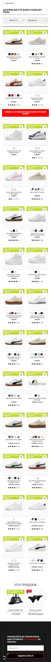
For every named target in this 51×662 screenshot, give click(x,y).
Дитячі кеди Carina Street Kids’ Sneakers (37, 151)
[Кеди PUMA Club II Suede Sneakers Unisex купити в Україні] (14, 41)
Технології (10, 3)
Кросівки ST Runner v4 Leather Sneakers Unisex (37, 234)
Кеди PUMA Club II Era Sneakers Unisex (13, 357)
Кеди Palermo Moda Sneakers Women (37, 481)
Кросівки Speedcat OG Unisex (13, 98)
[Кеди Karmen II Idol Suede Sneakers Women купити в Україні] (14, 300)
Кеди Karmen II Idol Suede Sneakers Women (13, 316)
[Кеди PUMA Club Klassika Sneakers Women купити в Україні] (14, 217)
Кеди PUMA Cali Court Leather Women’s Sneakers (14, 522)
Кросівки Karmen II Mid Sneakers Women (14, 151)
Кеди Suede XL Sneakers (37, 192)
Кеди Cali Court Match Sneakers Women (37, 98)
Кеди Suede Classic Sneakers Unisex (37, 57)
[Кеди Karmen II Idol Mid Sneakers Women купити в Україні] (14, 258)
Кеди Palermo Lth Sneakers (14, 398)
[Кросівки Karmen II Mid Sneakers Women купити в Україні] (14, 135)
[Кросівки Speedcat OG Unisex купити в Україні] (14, 82)
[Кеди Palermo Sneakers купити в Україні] (37, 341)
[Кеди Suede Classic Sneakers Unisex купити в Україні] (37, 41)
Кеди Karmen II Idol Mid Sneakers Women (14, 275)
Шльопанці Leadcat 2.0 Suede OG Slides (37, 399)
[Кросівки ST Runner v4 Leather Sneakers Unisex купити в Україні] (37, 217)
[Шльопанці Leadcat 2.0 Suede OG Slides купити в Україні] (37, 382)
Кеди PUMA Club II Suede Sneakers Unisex (14, 57)
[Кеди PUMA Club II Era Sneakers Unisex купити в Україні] (14, 341)
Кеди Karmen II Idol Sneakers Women (37, 275)
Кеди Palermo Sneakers (37, 357)
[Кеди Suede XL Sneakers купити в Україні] (37, 176)
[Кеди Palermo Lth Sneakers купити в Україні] (14, 382)
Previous (31, 54)
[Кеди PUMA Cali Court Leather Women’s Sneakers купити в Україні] (14, 506)
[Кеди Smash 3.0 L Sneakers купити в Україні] (37, 506)
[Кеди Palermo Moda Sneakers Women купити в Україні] (37, 465)
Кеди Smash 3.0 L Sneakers (37, 522)
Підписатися (25, 656)
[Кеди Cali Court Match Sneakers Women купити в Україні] (37, 82)
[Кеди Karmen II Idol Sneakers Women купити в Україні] (37, 258)
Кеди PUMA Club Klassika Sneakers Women (13, 234)
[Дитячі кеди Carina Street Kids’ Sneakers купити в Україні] (37, 135)
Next (44, 54)
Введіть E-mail (13, 648)
